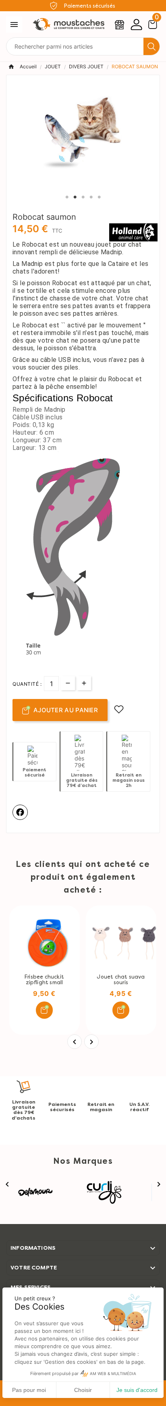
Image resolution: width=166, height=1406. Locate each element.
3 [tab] (83, 197)
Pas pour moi (29, 1390)
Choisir (83, 1390)
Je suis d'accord (137, 1390)
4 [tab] (91, 197)
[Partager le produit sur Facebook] (20, 812)
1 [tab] (67, 197)
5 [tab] (99, 197)
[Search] (151, 47)
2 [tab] (75, 197)
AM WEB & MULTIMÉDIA (113, 1373)
